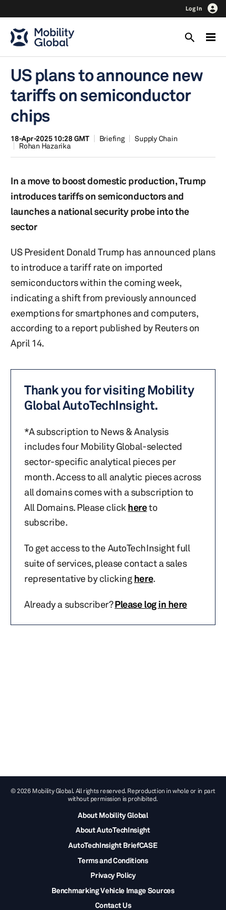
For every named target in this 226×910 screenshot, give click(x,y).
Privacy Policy (113, 875)
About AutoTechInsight (113, 829)
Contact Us (113, 905)
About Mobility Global (113, 814)
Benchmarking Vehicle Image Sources (113, 890)
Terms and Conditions (113, 860)
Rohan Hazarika (45, 145)
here (137, 507)
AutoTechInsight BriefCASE (112, 844)
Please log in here (151, 604)
